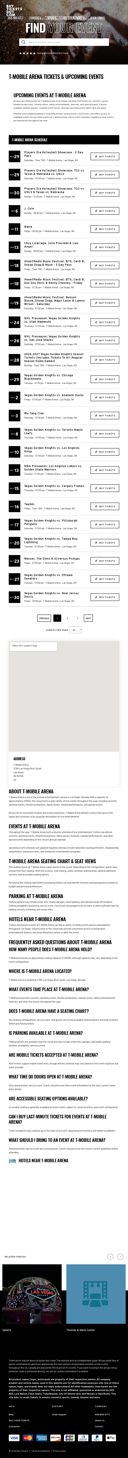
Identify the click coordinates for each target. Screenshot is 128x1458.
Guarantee (14, 1426)
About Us (99, 1420)
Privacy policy (59, 1451)
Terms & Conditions (40, 1451)
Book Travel (97, 17)
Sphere (6, 1330)
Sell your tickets (73, 17)
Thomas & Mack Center (80, 1330)
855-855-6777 (15, 17)
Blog (11, 1414)
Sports (51, 17)
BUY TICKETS (106, 156)
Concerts (35, 17)
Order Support (59, 1414)
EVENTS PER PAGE (57, 630)
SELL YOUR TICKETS (19, 1420)
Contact (99, 1426)
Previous (44, 618)
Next (88, 618)
